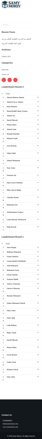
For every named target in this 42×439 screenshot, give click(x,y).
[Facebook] (4, 80)
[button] (39, 4)
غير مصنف (5, 74)
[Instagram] (15, 80)
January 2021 (6, 56)
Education (5, 69)
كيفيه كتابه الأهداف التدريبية (11, 43)
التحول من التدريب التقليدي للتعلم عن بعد (16, 39)
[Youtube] (9, 80)
